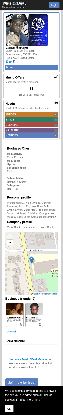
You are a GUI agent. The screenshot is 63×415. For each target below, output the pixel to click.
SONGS (31, 120)
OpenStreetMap (50, 293)
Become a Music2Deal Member (28, 359)
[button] (21, 382)
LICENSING (31, 125)
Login (54, 5)
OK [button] (9, 408)
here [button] (37, 399)
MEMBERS (31, 135)
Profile (9, 67)
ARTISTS (31, 114)
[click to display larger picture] (31, 30)
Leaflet (37, 293)
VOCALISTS (31, 130)
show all (11, 331)
